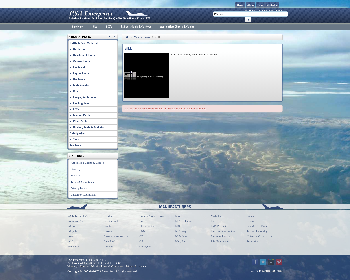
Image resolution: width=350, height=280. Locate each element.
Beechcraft (74, 246)
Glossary (76, 169)
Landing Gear (81, 103)
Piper (214, 221)
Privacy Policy (79, 188)
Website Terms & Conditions (107, 266)
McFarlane (181, 236)
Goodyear (145, 246)
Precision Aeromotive (223, 231)
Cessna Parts (81, 61)
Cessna (108, 231)
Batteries (79, 49)
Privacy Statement (136, 266)
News (260, 4)
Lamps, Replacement (85, 97)
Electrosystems (147, 226)
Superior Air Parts (257, 226)
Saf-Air (251, 221)
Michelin (216, 215)
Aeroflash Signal (77, 221)
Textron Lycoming (257, 231)
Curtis (142, 221)
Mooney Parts (81, 115)
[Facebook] (255, 262)
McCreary (180, 231)
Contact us (272, 4)
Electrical (79, 67)
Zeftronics (252, 241)
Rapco (250, 215)
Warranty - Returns (78, 266)
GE (141, 236)
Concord (109, 246)
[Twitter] (263, 262)
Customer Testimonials (84, 194)
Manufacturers (142, 37)
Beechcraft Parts (84, 55)
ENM (142, 231)
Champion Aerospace (116, 236)
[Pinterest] (279, 262)
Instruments (81, 85)
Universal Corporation (259, 236)
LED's (109, 27)
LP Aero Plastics (184, 221)
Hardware (78, 27)
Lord (178, 215)
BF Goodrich (111, 221)
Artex (71, 236)
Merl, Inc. (180, 241)
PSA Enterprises (220, 241)
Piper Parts (80, 121)
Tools (76, 139)
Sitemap (75, 175)
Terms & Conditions (82, 181)
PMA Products (219, 226)
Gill (141, 241)
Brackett (108, 226)
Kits (94, 27)
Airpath (72, 231)
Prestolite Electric (221, 236)
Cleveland (109, 241)
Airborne (73, 226)
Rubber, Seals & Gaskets (136, 27)
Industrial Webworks (271, 270)
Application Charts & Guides (177, 27)
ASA (71, 241)
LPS (177, 226)
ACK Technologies (79, 215)
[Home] (127, 37)
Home (240, 4)
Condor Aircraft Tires (151, 215)
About (250, 4)
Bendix (108, 215)
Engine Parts (81, 73)
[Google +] (271, 262)
